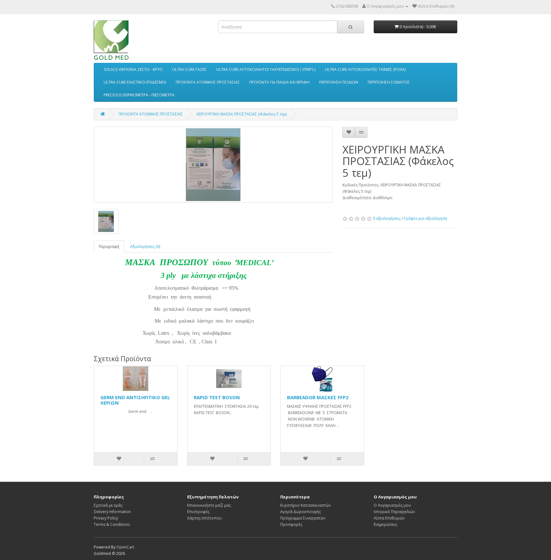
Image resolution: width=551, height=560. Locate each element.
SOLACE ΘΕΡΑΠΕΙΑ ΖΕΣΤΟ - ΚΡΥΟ (133, 69)
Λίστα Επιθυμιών (389, 518)
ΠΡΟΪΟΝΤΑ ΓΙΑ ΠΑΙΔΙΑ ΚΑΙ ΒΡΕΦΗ (279, 82)
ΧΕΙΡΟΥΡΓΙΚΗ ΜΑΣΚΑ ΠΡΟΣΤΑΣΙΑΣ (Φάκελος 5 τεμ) (241, 114)
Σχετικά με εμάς (108, 505)
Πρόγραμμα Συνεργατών (302, 518)
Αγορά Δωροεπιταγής (300, 511)
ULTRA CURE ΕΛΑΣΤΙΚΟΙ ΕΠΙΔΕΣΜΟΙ (135, 82)
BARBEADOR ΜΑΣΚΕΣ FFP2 (318, 397)
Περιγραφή (109, 246)
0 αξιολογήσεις (386, 218)
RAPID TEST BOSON (217, 397)
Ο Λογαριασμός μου (392, 505)
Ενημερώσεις (385, 524)
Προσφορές (291, 524)
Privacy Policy (106, 518)
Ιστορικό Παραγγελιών (394, 511)
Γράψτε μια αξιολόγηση (425, 218)
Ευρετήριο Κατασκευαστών (305, 505)
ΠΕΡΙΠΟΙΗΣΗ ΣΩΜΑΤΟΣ (389, 82)
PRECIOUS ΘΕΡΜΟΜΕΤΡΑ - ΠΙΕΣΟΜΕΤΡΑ (139, 95)
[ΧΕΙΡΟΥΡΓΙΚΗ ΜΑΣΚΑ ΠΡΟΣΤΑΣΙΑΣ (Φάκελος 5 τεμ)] (213, 165)
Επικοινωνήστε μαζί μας (209, 505)
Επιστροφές (198, 511)
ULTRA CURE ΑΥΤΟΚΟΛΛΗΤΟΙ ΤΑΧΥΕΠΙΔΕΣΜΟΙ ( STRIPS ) (265, 69)
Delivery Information (112, 511)
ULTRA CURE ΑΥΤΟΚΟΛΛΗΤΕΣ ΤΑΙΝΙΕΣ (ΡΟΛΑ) (365, 69)
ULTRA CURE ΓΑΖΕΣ (189, 69)
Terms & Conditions (112, 524)
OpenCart (125, 547)
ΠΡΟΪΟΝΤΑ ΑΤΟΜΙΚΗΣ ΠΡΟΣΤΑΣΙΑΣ (208, 82)
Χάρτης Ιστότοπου (204, 518)
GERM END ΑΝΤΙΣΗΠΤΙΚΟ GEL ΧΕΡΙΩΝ (135, 400)
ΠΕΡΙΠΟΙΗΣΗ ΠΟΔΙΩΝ (338, 82)
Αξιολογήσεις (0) (145, 246)
